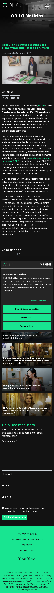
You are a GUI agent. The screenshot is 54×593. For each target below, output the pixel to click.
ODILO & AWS (27, 550)
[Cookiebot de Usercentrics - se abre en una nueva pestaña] (39, 264)
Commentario (9, 441)
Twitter (6, 254)
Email (5, 485)
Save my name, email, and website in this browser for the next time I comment (24, 510)
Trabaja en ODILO (27, 534)
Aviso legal (7, 575)
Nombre (7, 474)
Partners (27, 545)
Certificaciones (19, 581)
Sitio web (6, 496)
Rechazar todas (27, 326)
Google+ (32, 254)
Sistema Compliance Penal (32, 578)
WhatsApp (23, 254)
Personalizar (25, 317)
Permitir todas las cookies (27, 309)
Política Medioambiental (19, 584)
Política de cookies (35, 581)
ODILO (41, 105)
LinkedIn (40, 254)
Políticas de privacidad (22, 575)
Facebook (13, 254)
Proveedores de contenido (27, 539)
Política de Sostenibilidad (26, 587)
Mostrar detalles (38, 301)
